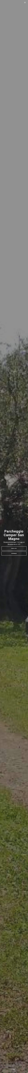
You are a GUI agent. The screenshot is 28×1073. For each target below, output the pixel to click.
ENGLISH (14, 548)
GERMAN (14, 553)
